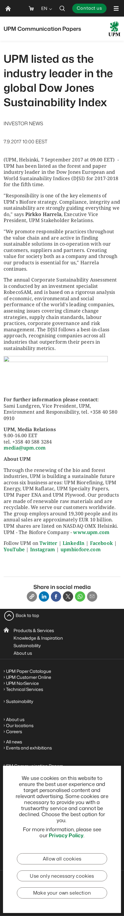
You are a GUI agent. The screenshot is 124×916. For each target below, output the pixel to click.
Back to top (27, 615)
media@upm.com (25, 447)
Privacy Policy (66, 835)
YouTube (14, 549)
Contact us (89, 8)
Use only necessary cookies (62, 876)
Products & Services (34, 630)
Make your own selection (62, 892)
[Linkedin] (44, 596)
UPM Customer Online (28, 677)
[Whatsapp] (80, 596)
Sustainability (27, 645)
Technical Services (24, 689)
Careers (14, 731)
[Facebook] (56, 596)
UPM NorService (22, 683)
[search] (62, 8)
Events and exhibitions (29, 748)
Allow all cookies (62, 858)
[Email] (92, 596)
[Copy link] (32, 596)
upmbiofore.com (80, 549)
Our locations (19, 725)
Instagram (42, 549)
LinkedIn (74, 543)
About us (23, 653)
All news (14, 742)
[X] (68, 596)
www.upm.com (91, 532)
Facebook (101, 543)
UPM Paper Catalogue (28, 671)
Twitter (48, 543)
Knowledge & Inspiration (38, 638)
